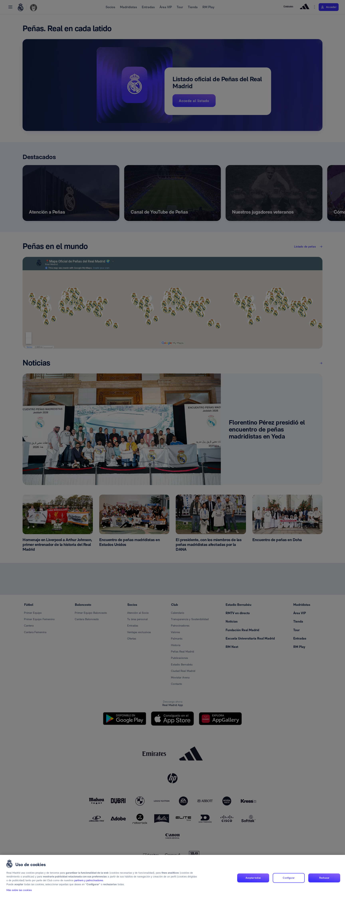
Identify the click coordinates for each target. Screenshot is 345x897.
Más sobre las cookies (19, 890)
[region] (172, 876)
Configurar (288, 877)
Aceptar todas (253, 877)
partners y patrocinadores (88, 880)
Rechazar (324, 877)
